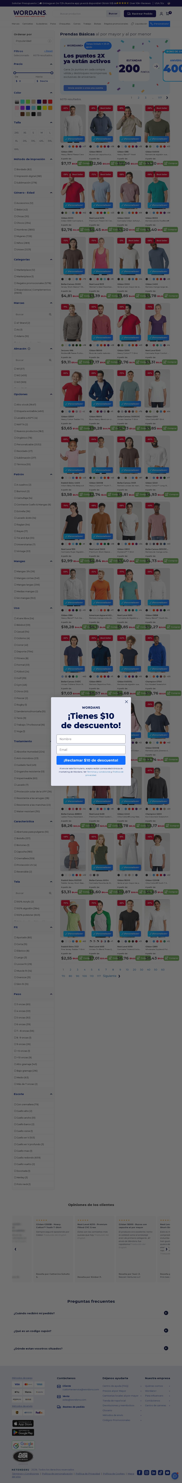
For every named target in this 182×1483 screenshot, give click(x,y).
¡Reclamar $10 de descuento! (91, 760)
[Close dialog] (126, 702)
